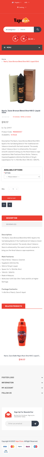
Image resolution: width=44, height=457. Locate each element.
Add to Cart (11, 198)
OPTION (7, 173)
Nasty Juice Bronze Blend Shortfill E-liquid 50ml (21, 62)
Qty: (3, 189)
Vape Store (19, 441)
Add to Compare (9, 205)
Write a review (26, 117)
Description (11, 218)
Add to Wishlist (4, 205)
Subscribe (35, 423)
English (17, 2)
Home (4, 59)
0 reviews (16, 117)
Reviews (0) (11, 224)
